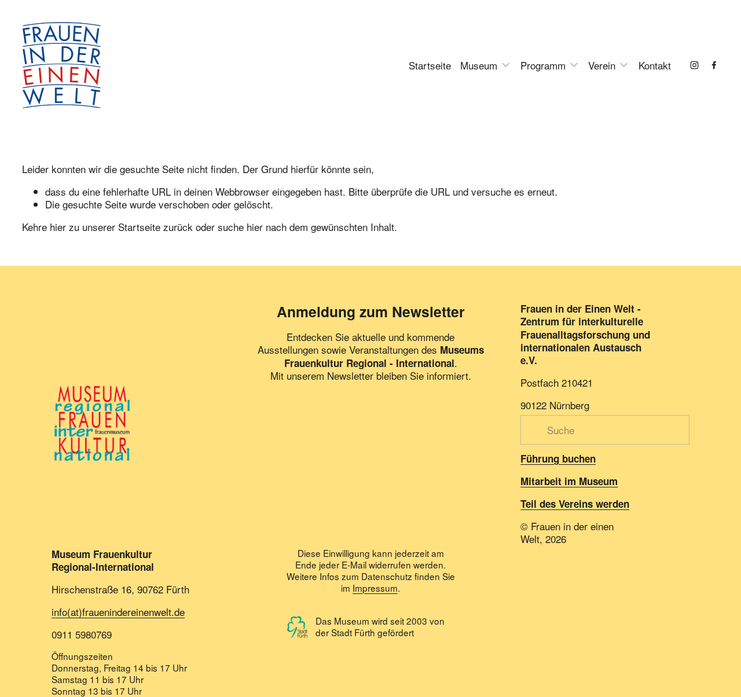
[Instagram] (694, 65)
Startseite (430, 65)
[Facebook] (714, 65)
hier (58, 226)
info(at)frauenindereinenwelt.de (118, 612)
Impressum (375, 588)
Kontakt (655, 65)
